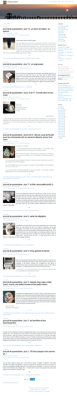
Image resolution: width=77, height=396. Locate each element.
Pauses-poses (13, 35)
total (59, 138)
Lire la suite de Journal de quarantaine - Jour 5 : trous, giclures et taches (19, 276)
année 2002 (61, 134)
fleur (67, 77)
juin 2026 (60, 107)
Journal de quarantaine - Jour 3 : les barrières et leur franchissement (24, 321)
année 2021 (61, 116)
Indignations (61, 34)
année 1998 (61, 136)
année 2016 (61, 121)
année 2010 (61, 123)
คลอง (60, 79)
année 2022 (61, 115)
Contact (72, 1)
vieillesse (63, 73)
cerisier (59, 73)
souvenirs (64, 77)
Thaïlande (21, 35)
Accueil (4, 23)
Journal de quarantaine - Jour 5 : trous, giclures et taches (26, 250)
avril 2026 (60, 108)
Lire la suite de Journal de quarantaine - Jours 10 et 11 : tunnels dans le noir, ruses (22, 129)
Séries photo (61, 27)
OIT (65, 68)
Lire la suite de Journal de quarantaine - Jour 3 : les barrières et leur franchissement (22, 345)
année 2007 (61, 128)
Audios (62, 1)
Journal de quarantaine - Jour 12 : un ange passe (23, 64)
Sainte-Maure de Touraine (63, 72)
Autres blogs (61, 41)
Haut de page (46, 391)
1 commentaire (15, 33)
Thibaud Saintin (12, 2)
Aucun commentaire (16, 97)
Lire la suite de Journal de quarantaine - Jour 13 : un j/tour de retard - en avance (21, 58)
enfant (67, 68)
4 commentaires (15, 355)
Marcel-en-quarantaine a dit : (64, 85)
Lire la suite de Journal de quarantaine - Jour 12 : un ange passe (17, 87)
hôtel (28, 35)
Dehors (59, 31)
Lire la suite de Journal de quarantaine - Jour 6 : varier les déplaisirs (18, 245)
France (59, 66)
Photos (55, 1)
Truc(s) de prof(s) (62, 29)
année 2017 (61, 120)
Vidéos (59, 1)
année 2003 (61, 133)
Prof (69, 1)
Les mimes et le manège (63, 47)
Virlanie (66, 67)
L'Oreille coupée (61, 68)
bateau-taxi (66, 70)
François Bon (32, 188)
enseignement (64, 75)
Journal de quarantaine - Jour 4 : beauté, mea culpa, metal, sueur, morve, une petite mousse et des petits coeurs (27, 283)
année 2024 (61, 111)
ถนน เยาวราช (70, 77)
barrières (31, 326)
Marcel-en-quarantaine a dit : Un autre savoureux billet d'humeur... (65, 92)
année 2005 (61, 129)
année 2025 (61, 110)
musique (31, 288)
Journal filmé (61, 36)
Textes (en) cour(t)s (62, 26)
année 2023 (61, 113)
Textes (66, 1)
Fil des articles (31, 391)
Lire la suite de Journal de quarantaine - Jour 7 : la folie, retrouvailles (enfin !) (20, 210)
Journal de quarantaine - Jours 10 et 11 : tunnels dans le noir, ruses (28, 93)
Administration (43, 389)
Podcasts (60, 39)
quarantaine (25, 35)
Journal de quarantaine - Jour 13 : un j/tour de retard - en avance (26, 30)
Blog (50, 1)
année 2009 (61, 125)
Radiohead (71, 72)
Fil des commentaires (38, 391)
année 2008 (61, 126)
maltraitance (65, 79)
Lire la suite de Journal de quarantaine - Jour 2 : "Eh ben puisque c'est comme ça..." (22, 374)
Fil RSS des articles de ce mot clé (10, 382)
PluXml (36, 389)
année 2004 (61, 131)
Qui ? (52, 1)
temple (59, 77)
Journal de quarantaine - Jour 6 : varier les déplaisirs (24, 216)
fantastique (60, 70)
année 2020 (61, 118)
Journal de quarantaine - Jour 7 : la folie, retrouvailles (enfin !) (28, 184)
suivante (32, 379)
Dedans (9, 35)
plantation (67, 73)
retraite (62, 66)
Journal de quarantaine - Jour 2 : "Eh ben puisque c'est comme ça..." (29, 352)
